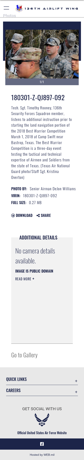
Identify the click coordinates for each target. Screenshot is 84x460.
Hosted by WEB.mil (42, 454)
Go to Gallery (24, 354)
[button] (6, 8)
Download (23, 215)
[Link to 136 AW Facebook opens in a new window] (42, 444)
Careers (13, 390)
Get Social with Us (42, 409)
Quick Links (16, 379)
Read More (23, 278)
